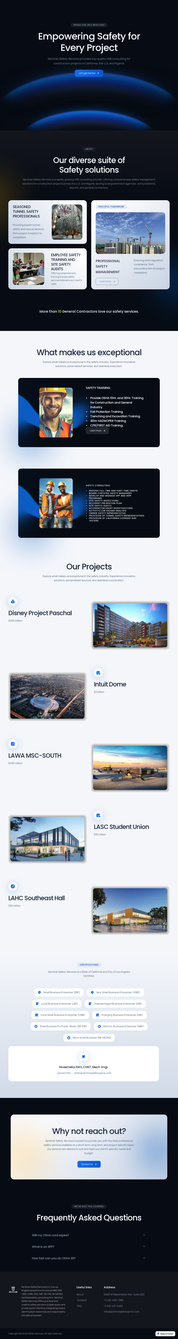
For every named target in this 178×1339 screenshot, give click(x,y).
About (80, 1294)
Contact (81, 1300)
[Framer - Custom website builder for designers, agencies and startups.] (165, 1333)
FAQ (79, 1306)
